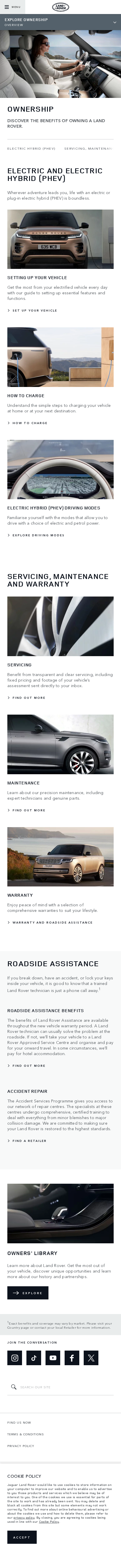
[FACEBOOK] (72, 1358)
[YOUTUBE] (53, 1358)
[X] (91, 1358)
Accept (22, 1537)
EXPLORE (33, 1293)
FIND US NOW (19, 1422)
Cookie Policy (49, 1522)
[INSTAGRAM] (14, 1358)
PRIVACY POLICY (20, 1446)
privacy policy (24, 1517)
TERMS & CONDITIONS (25, 1434)
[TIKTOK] (33, 1358)
